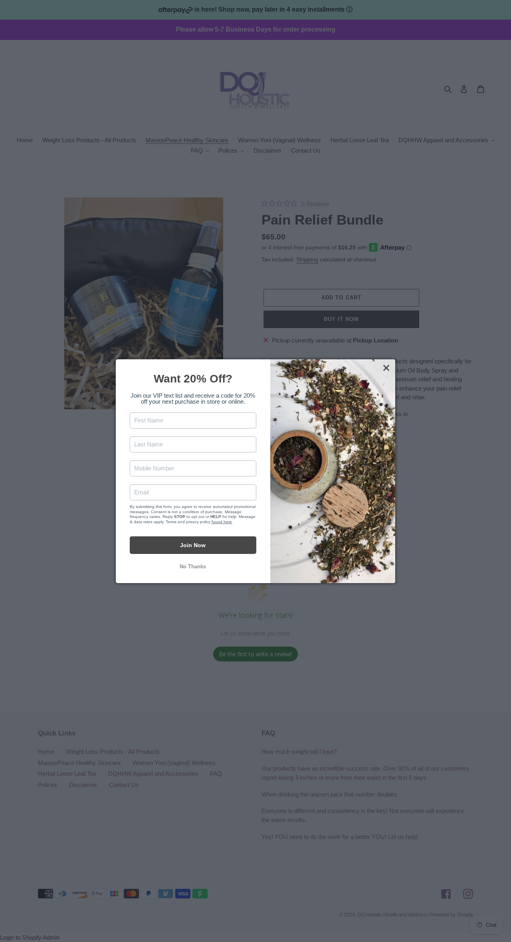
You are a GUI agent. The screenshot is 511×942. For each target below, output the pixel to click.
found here (222, 521)
